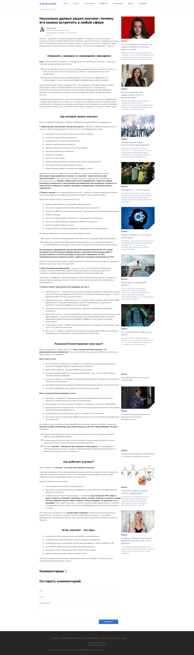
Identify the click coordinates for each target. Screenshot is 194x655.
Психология (67, 638)
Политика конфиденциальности (82, 650)
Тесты (124, 638)
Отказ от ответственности (57, 650)
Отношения (93, 638)
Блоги (53, 9)
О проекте (101, 650)
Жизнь (56, 638)
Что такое (105, 638)
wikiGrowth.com (44, 9)
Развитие (80, 638)
